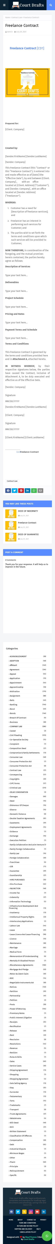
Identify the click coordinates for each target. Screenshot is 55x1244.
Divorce (28, 810)
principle (28, 1166)
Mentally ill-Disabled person (28, 961)
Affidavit (28, 665)
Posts (28, 1004)
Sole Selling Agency (28, 1083)
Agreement (28, 669)
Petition (28, 1000)
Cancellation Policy (28, 1232)
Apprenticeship (28, 687)
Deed (28, 801)
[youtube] (37, 1212)
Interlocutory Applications (28, 921)
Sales (28, 1061)
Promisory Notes (28, 1013)
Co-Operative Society (28, 740)
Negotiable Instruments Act (28, 982)
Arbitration (28, 691)
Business (28, 722)
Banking (28, 704)
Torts (28, 1101)
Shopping (28, 1074)
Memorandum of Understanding (28, 956)
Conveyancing (28, 775)
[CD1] (40, 48)
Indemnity (28, 897)
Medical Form (28, 952)
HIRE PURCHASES (28, 880)
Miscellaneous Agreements (28, 965)
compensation (28, 1140)
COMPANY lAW (28, 726)
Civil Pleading (28, 735)
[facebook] (11, 1212)
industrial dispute (28, 1149)
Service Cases (28, 1066)
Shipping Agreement (28, 1070)
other (28, 1158)
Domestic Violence (28, 814)
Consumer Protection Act (28, 761)
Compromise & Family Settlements (28, 753)
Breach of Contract (28, 718)
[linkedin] (44, 1212)
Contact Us (31, 1220)
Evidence (28, 831)
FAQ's (38, 1229)
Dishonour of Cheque (28, 805)
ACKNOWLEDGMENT (28, 656)
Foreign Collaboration (28, 858)
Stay (28, 1088)
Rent (28, 1035)
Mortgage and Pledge (28, 969)
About (20, 1220)
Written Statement (28, 1131)
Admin (10, 32)
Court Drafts (29, 1239)
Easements (28, 823)
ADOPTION (28, 661)
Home (7, 17)
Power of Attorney (28, 1009)
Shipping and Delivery (23, 1229)
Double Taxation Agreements (28, 818)
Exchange (28, 836)
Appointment (28, 683)
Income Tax (28, 893)
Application (28, 678)
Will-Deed (28, 1123)
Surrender (28, 1092)
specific (28, 1175)
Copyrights (28, 779)
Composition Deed (28, 748)
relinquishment (28, 1171)
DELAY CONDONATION (28, 792)
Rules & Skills (28, 1057)
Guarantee (28, 871)
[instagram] (31, 1212)
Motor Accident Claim (28, 974)
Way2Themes (31, 1237)
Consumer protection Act (28, 766)
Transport (28, 1109)
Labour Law (28, 926)
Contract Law (16, 17)
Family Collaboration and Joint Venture (28, 845)
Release (28, 1031)
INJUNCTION (28, 888)
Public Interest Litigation (28, 1018)
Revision (28, 1053)
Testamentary (28, 1096)
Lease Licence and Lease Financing (28, 934)
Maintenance (28, 943)
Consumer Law (28, 757)
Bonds (28, 713)
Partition (28, 991)
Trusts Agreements (28, 1114)
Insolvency (28, 912)
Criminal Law (28, 788)
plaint (28, 1162)
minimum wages (28, 1153)
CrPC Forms (28, 783)
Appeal (28, 674)
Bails (28, 700)
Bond (28, 709)
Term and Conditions (27, 1223)
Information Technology (28, 901)
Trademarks (28, 1105)
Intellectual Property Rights (28, 917)
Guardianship (28, 875)
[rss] (24, 1212)
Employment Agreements (28, 827)
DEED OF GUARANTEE (28, 534)
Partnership (28, 996)
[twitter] (18, 1212)
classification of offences (28, 1136)
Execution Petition (28, 840)
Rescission (28, 1039)
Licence (28, 939)
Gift (28, 866)
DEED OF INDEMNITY (28, 511)
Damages (28, 796)
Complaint (28, 744)
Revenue (28, 1048)
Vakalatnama (28, 1118)
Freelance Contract (27, 522)
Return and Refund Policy (27, 1226)
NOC (28, 978)
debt (28, 1144)
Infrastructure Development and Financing (27, 907)
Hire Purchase (28, 884)
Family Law (28, 853)
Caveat (28, 731)
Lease (28, 930)
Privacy (43, 1220)
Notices (28, 987)
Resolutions (28, 1044)
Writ (28, 1127)
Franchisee (28, 862)
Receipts (28, 1022)
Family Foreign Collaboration (28, 849)
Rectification (28, 1026)
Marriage (28, 947)
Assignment (28, 696)
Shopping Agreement (28, 1079)
